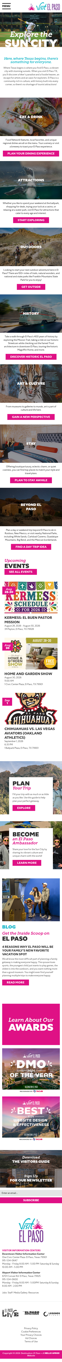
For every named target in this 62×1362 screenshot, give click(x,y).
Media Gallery (21, 1292)
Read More (15, 982)
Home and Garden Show (28, 673)
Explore (24, 808)
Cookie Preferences (31, 1331)
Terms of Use (31, 1341)
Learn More (27, 863)
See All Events (20, 572)
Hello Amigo (52, 1353)
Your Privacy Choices (31, 1335)
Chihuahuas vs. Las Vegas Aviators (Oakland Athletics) (29, 733)
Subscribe (31, 1200)
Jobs (4, 1292)
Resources (33, 1292)
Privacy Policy (31, 1328)
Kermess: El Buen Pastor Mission (28, 619)
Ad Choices (31, 1338)
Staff (10, 1292)
